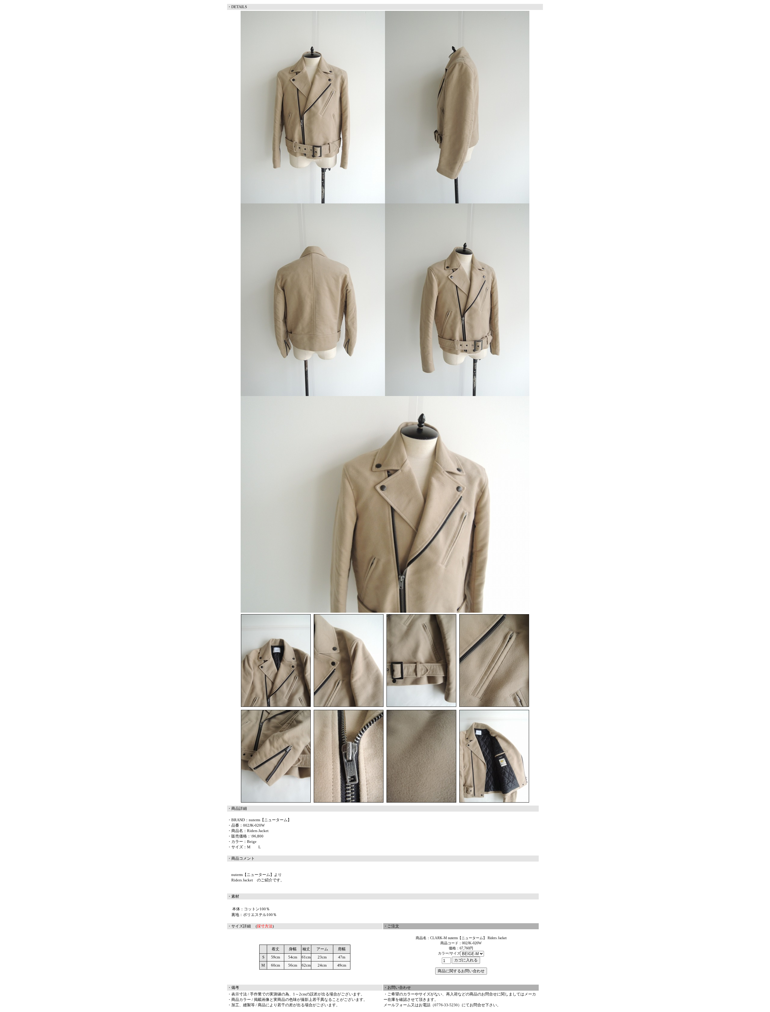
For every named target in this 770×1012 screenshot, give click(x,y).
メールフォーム (397, 1005)
